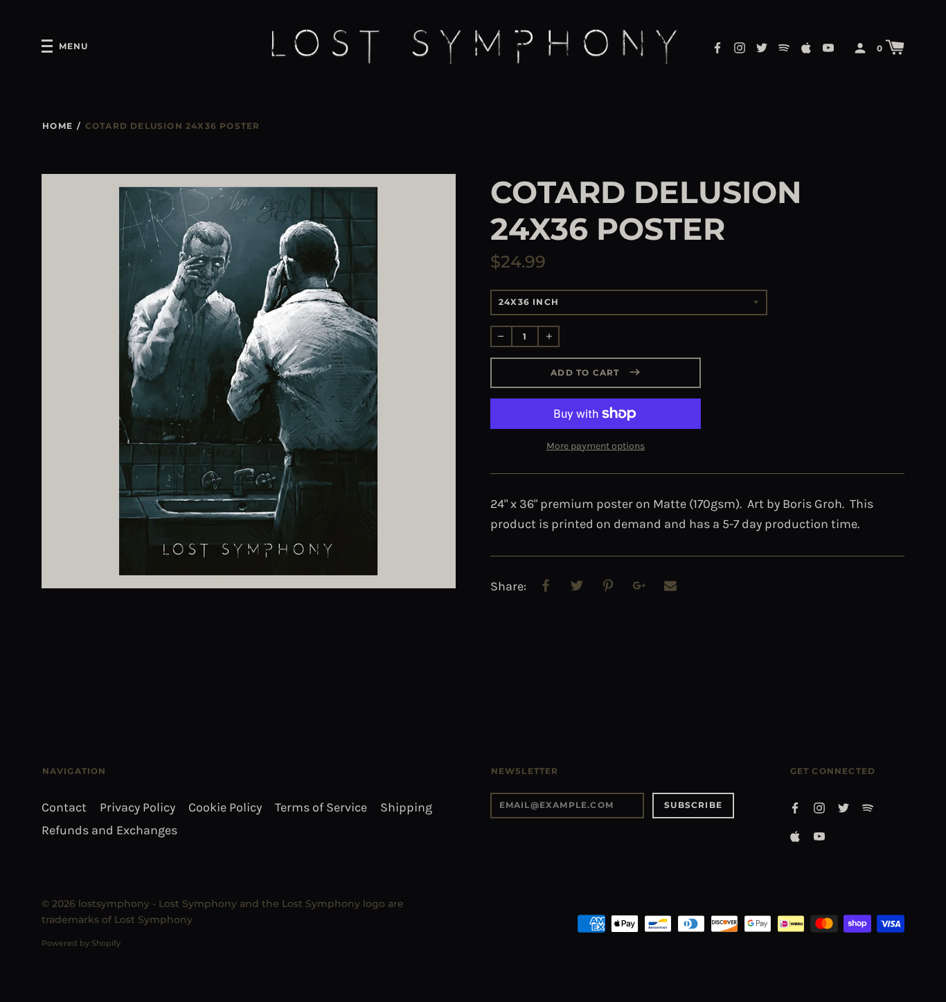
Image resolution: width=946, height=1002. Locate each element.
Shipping (406, 807)
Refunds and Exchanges (109, 830)
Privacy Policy (137, 807)
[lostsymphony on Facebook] (717, 46)
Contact (64, 807)
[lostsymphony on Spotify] (783, 46)
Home (57, 126)
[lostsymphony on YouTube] (828, 46)
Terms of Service (321, 807)
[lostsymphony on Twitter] (761, 46)
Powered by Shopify (81, 943)
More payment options (595, 446)
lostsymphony (114, 903)
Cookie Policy (225, 807)
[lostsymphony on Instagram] (739, 46)
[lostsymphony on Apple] (806, 46)
